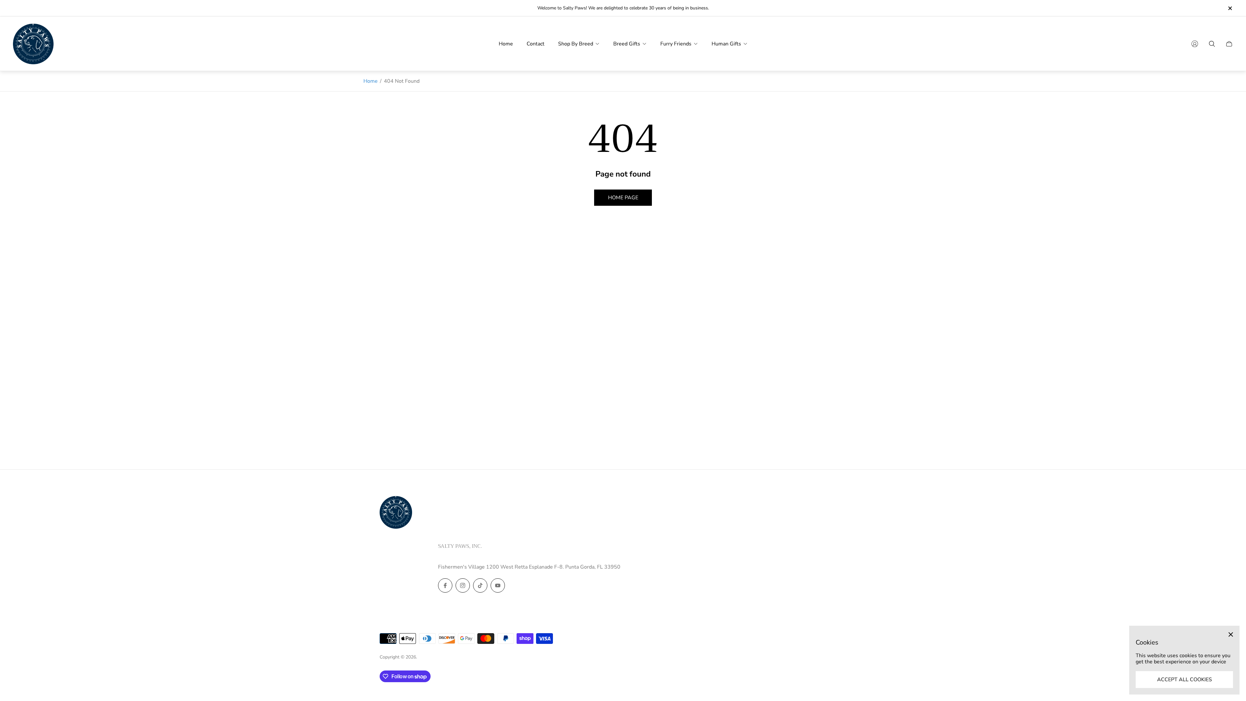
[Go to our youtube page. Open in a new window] (498, 585)
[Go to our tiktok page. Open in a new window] (480, 585)
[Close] (1231, 634)
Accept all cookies (1184, 679)
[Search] (1212, 44)
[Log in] (1195, 44)
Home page (623, 197)
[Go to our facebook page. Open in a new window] (445, 585)
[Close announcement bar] (1230, 8)
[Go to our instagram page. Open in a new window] (463, 585)
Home (370, 81)
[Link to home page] (396, 513)
